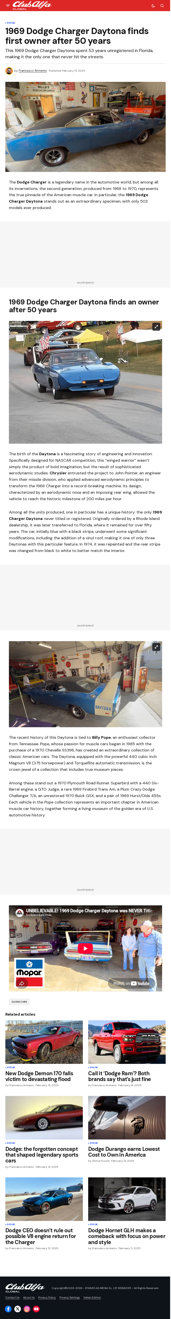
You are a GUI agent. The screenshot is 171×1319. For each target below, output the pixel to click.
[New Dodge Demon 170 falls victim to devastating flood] (44, 1042)
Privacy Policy (47, 1297)
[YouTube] (36, 1309)
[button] (8, 5)
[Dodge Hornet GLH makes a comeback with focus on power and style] (127, 1199)
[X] (17, 1309)
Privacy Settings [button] (69, 1297)
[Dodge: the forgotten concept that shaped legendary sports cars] (44, 1118)
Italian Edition (92, 1297)
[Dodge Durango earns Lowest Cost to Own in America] (127, 1118)
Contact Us (12, 1297)
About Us (29, 1297)
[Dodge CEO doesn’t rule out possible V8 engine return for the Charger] (44, 1199)
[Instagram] (27, 1309)
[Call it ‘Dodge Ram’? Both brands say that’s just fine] (127, 1042)
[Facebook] (8, 1309)
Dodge (11, 23)
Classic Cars (19, 1002)
